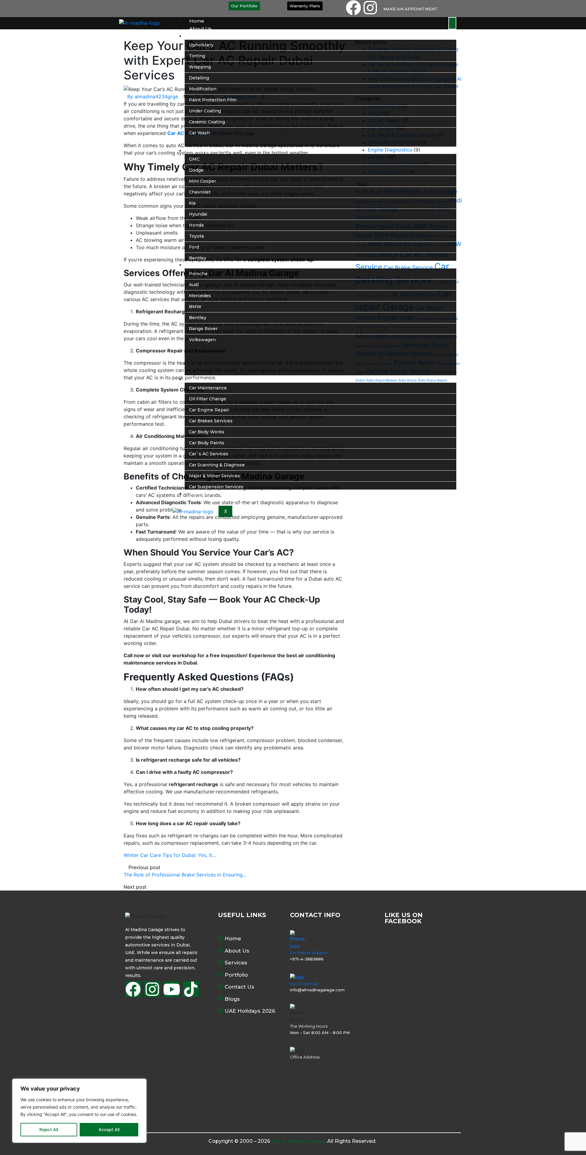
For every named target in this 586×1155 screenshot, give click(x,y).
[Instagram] (370, 7)
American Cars (206, 150)
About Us (200, 28)
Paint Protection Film (213, 100)
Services (199, 379)
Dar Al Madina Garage (298, 1141)
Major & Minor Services (214, 476)
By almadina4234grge (152, 96)
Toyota (196, 236)
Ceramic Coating (207, 122)
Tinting (197, 56)
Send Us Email (304, 983)
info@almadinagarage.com (317, 989)
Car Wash (199, 133)
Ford (194, 247)
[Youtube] (171, 989)
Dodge (196, 170)
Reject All (48, 1129)
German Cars (204, 265)
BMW (195, 306)
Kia (192, 203)
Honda (196, 225)
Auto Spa (200, 36)
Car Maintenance (208, 388)
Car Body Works (206, 432)
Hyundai (198, 214)
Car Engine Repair (209, 410)
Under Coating (205, 111)
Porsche (198, 273)
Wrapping (200, 67)
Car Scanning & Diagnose (217, 465)
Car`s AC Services (208, 454)
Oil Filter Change (207, 399)
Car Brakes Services (211, 421)
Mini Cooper (202, 181)
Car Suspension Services (216, 487)
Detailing (199, 78)
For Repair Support (309, 952)
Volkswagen (202, 339)
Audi (194, 284)
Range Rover (203, 328)
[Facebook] (353, 7)
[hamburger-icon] (452, 23)
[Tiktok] (191, 989)
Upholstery (201, 45)
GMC (194, 159)
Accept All (109, 1129)
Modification (202, 89)
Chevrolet (200, 192)
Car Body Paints (206, 443)
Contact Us (202, 493)
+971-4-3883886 (307, 958)
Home (196, 21)
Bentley (197, 258)
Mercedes (200, 295)
